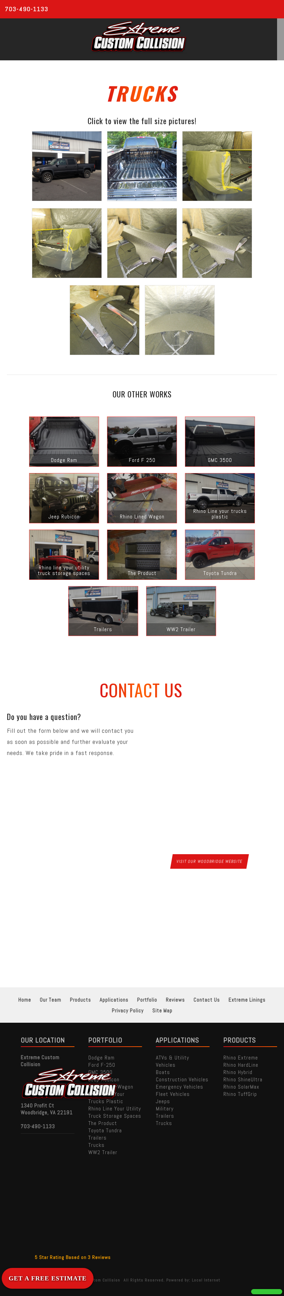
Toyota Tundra (105, 1130)
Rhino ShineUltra (243, 1079)
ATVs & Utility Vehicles (172, 1061)
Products (80, 999)
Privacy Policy (128, 1010)
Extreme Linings (247, 999)
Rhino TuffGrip (240, 1094)
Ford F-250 (101, 1064)
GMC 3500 (100, 1072)
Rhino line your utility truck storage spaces (114, 1112)
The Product (102, 1123)
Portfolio (147, 999)
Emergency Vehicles (179, 1086)
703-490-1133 (26, 9)
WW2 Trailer (102, 1152)
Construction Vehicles (182, 1079)
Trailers (97, 1137)
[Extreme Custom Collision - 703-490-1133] (266, 1291)
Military (165, 1108)
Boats (163, 1072)
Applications (114, 999)
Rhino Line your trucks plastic (106, 1097)
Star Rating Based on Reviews (73, 1257)
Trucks (96, 1145)
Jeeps (163, 1101)
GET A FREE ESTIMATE (48, 1278)
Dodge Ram (101, 1057)
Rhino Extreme (240, 1057)
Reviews (175, 999)
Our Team (50, 999)
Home (24, 999)
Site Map (162, 1010)
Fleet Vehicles (173, 1094)
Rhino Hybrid (237, 1072)
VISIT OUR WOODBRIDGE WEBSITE (209, 861)
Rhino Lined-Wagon (110, 1086)
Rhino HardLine (240, 1064)
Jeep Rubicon (103, 1079)
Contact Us (207, 999)
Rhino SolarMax (241, 1086)
